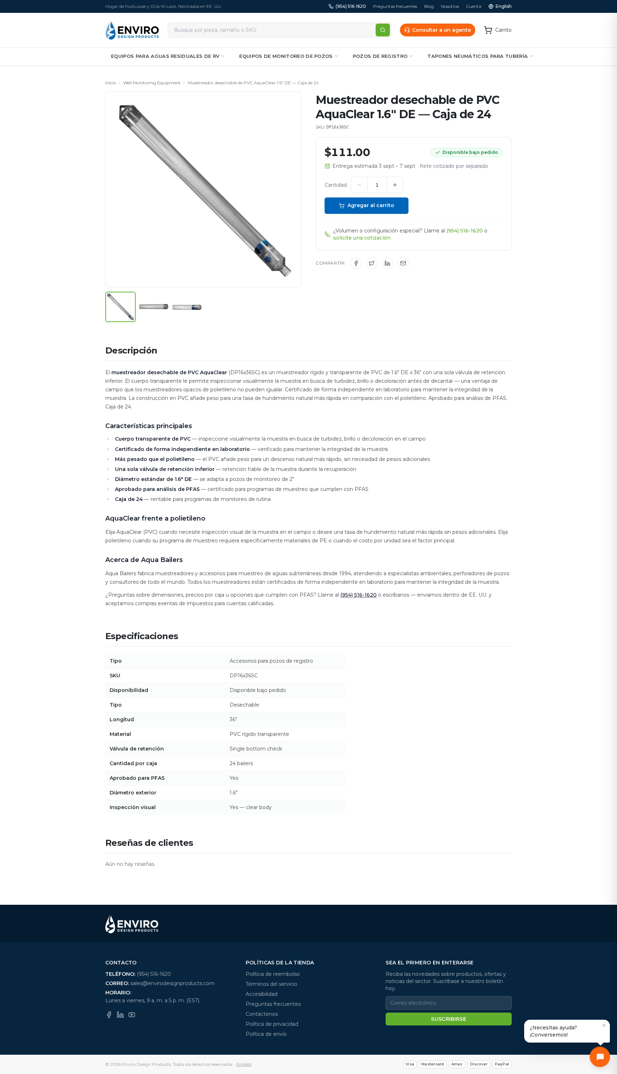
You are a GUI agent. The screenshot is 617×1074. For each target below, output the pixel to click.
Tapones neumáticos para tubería (477, 56)
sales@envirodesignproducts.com (172, 983)
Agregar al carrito (370, 205)
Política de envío (266, 1034)
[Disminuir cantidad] (359, 185)
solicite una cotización (362, 238)
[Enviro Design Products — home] (132, 30)
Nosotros (450, 6)
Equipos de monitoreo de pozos (285, 56)
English (504, 6)
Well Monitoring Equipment (152, 82)
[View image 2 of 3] (154, 307)
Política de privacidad (272, 1024)
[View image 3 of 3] (187, 307)
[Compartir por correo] (403, 263)
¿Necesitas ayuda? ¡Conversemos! (553, 1031)
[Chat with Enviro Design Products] (600, 1057)
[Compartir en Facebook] (356, 263)
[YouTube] (131, 1014)
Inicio (110, 82)
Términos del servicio (271, 984)
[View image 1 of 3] (120, 307)
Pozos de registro (380, 56)
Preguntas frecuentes (395, 6)
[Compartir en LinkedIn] (387, 263)
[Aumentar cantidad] (395, 185)
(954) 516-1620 (351, 6)
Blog (429, 6)
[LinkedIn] (120, 1014)
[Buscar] (383, 30)
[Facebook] (108, 1014)
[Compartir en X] (371, 263)
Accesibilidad (261, 994)
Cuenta (473, 6)
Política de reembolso (273, 974)
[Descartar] (604, 1025)
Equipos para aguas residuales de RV (165, 56)
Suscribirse (448, 1019)
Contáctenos (262, 1014)
